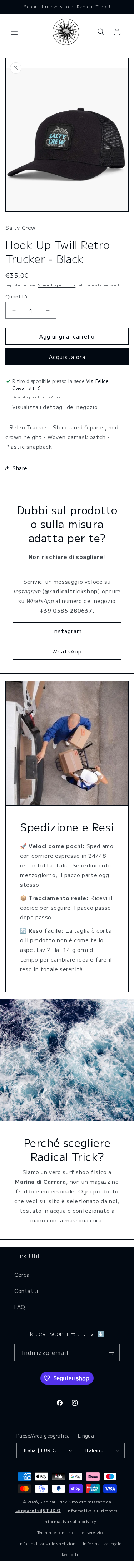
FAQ (19, 1306)
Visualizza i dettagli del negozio (55, 406)
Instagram (67, 630)
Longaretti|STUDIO (38, 1510)
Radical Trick (53, 1501)
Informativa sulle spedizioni (48, 1543)
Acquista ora (67, 356)
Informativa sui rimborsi (92, 1510)
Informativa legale (102, 1543)
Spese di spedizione (56, 284)
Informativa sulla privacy (70, 1521)
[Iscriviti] (111, 1352)
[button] (14, 32)
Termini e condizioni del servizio (70, 1532)
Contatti (26, 1290)
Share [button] (20, 468)
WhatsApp (67, 651)
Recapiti (70, 1554)
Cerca (22, 1274)
